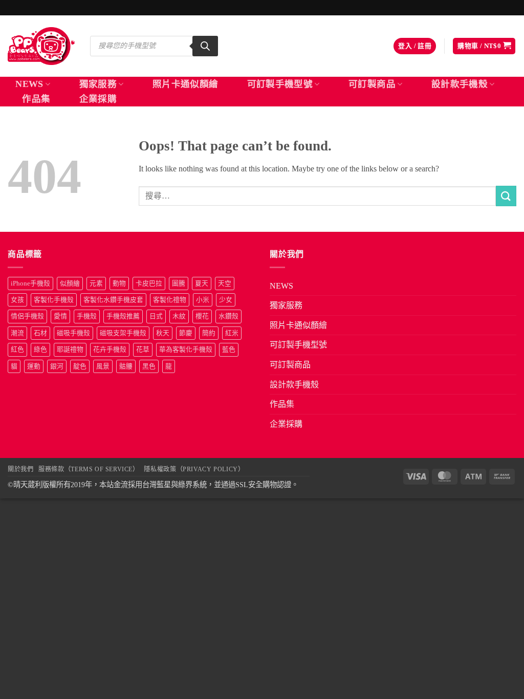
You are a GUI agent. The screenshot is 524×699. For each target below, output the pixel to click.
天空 (224, 283)
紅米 (231, 333)
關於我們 (20, 469)
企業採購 (98, 99)
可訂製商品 (372, 84)
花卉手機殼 (109, 349)
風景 (103, 366)
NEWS (29, 84)
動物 (119, 283)
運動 (33, 366)
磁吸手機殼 (73, 333)
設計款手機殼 (459, 84)
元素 (96, 283)
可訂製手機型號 (280, 84)
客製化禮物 (169, 299)
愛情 (60, 316)
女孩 (17, 299)
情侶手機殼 (27, 316)
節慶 (185, 333)
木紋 (179, 316)
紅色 (17, 349)
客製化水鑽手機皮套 (113, 299)
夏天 (201, 283)
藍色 (228, 349)
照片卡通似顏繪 (185, 84)
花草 (142, 349)
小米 (202, 299)
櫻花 (202, 316)
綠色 (40, 349)
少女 (225, 299)
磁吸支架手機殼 (123, 333)
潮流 (17, 333)
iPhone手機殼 (30, 283)
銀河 (56, 366)
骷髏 (126, 366)
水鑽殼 (228, 316)
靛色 (79, 366)
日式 (156, 316)
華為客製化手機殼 (185, 349)
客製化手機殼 (54, 299)
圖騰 (178, 283)
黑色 (149, 366)
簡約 (208, 333)
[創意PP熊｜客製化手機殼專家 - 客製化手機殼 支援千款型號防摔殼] (41, 46)
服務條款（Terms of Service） (88, 469)
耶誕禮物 (70, 349)
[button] (415, 46)
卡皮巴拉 (149, 283)
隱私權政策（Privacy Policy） (194, 469)
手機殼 (87, 316)
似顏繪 (70, 283)
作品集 (36, 99)
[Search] (205, 46)
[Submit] (506, 196)
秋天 (162, 333)
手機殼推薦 (123, 316)
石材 (40, 333)
